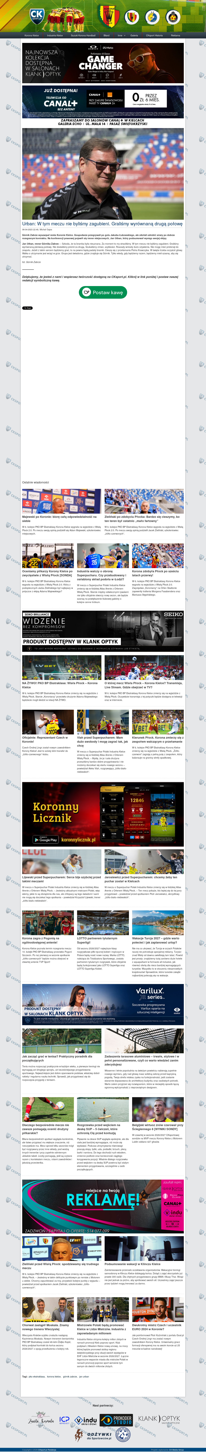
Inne (120, 35)
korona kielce (54, 1376)
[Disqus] (103, 350)
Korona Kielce (32, 35)
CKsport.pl (42, 1449)
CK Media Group (176, 1449)
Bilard (106, 35)
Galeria (134, 35)
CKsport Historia (154, 35)
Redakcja (52, 1449)
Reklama (175, 35)
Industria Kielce (55, 35)
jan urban (84, 1376)
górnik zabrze (70, 1376)
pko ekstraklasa (37, 1376)
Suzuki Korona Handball (83, 35)
